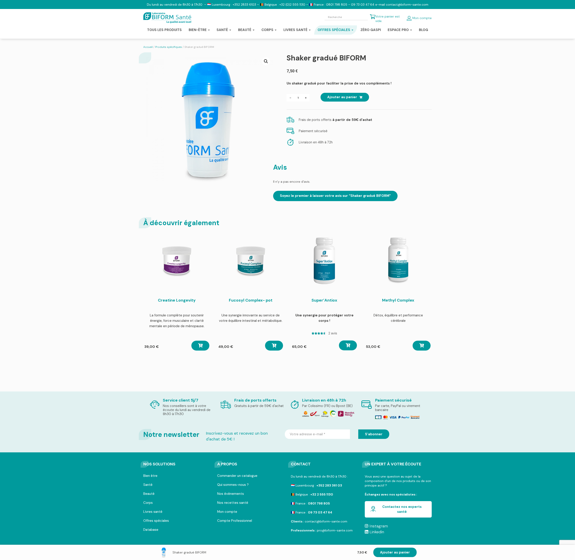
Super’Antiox (324, 300)
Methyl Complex (398, 300)
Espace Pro (399, 30)
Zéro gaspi (370, 30)
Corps (148, 503)
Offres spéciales (156, 521)
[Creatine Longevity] (176, 260)
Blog (423, 30)
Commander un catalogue (237, 476)
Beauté (149, 494)
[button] (266, 61)
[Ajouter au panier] (200, 346)
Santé (148, 485)
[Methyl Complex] (398, 260)
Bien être (150, 476)
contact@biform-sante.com (326, 521)
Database (150, 530)
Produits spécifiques (168, 47)
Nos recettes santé (232, 503)
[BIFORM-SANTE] (167, 18)
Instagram (378, 526)
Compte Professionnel (234, 521)
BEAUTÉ (245, 30)
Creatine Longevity (177, 300)
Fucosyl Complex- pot (250, 300)
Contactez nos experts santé (402, 509)
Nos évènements (230, 494)
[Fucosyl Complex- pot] (250, 260)
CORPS (267, 30)
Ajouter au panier (395, 552)
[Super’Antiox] (324, 260)
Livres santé (295, 30)
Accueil (148, 47)
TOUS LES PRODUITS (164, 30)
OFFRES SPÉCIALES (334, 30)
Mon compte (421, 18)
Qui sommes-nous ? (233, 485)
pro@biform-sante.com (335, 530)
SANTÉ (223, 30)
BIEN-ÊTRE (198, 30)
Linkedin (376, 532)
